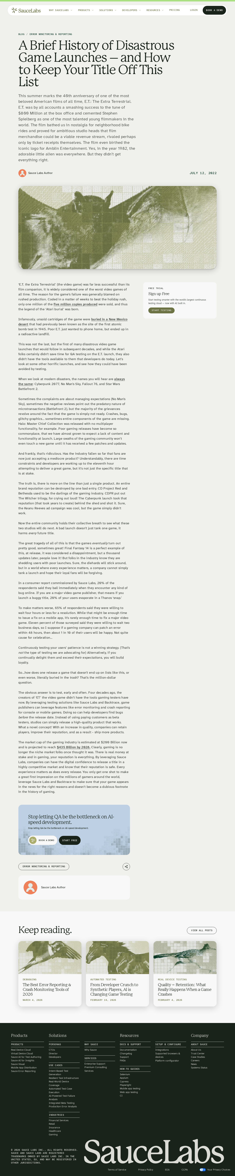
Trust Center (198, 1053)
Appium (124, 1078)
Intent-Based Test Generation (58, 1072)
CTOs (52, 1050)
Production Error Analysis (63, 1106)
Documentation (128, 1050)
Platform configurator (167, 1060)
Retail (52, 1124)
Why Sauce (90, 1050)
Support (124, 1057)
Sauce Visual (18, 1064)
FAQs (123, 1060)
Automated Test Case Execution (60, 1090)
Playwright (125, 1085)
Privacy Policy (145, 1170)
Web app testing (129, 1092)
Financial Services (58, 1120)
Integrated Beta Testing (62, 1103)
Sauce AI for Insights (22, 1060)
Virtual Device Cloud (22, 1053)
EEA (167, 1170)
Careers (195, 1060)
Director (53, 1053)
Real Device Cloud (21, 1050)
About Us (196, 1050)
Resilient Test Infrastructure (64, 1078)
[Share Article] (126, 866)
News (194, 1064)
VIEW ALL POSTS (201, 930)
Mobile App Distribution (24, 1067)
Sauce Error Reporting (23, 1071)
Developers (55, 1057)
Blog (21, 34)
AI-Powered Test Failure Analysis (62, 1097)
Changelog (126, 1053)
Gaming (53, 1134)
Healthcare (55, 1131)
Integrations (162, 1050)
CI (121, 1095)
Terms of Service (117, 1170)
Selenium (125, 1074)
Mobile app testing (130, 1088)
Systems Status (199, 1067)
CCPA (185, 1170)
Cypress (124, 1081)
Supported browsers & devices (167, 1055)
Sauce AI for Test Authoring (26, 1057)
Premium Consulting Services (95, 1069)
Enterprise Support (94, 1064)
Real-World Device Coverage (59, 1083)
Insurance (54, 1127)
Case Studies (198, 1057)
